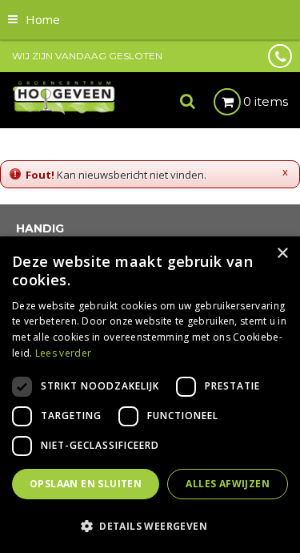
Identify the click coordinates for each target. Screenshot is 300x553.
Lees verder (63, 353)
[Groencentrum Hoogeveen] (64, 97)
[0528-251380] (280, 56)
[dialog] (150, 394)
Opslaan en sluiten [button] (86, 483)
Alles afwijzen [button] (228, 483)
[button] (150, 525)
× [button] (282, 254)
